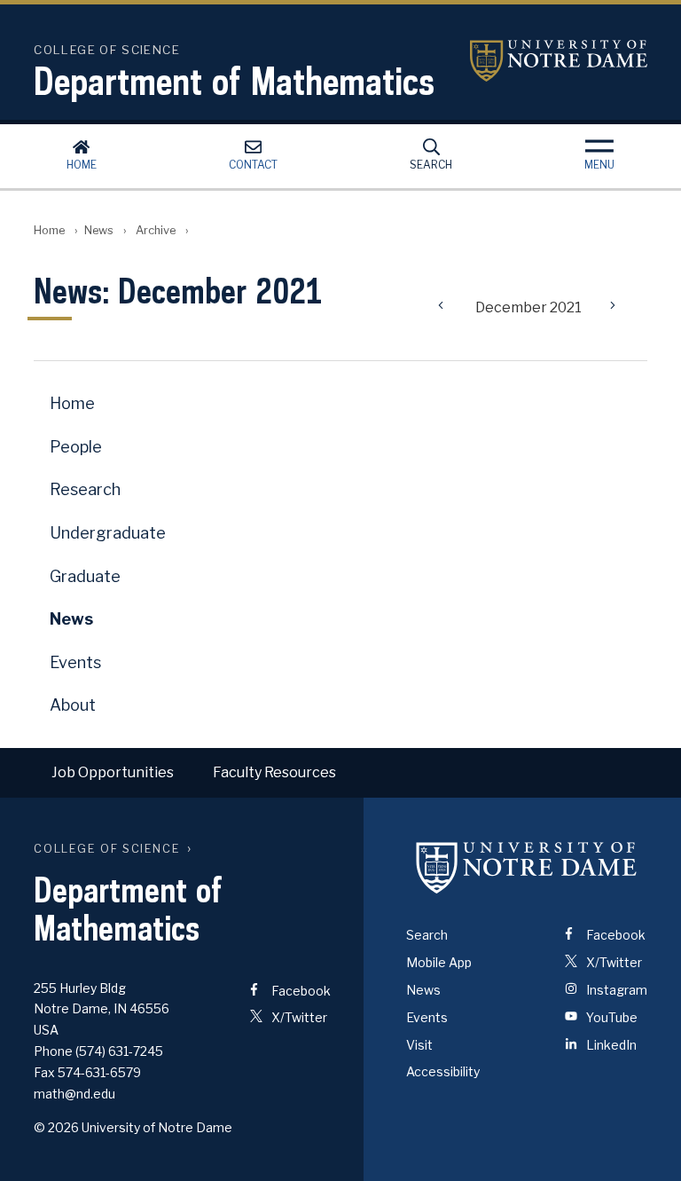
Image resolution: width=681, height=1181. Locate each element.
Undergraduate (108, 533)
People (76, 446)
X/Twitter (298, 1017)
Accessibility (443, 1071)
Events (75, 662)
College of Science (107, 848)
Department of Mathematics (234, 80)
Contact (253, 164)
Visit (419, 1044)
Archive (156, 230)
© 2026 (56, 1127)
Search (431, 164)
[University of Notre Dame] (527, 867)
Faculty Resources (274, 772)
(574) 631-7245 (119, 1051)
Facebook (300, 990)
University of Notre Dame (558, 61)
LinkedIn (610, 1044)
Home (82, 164)
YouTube (610, 1017)
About (73, 705)
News (99, 230)
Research (85, 489)
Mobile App (439, 962)
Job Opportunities (112, 772)
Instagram (615, 989)
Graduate (85, 576)
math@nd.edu (74, 1093)
